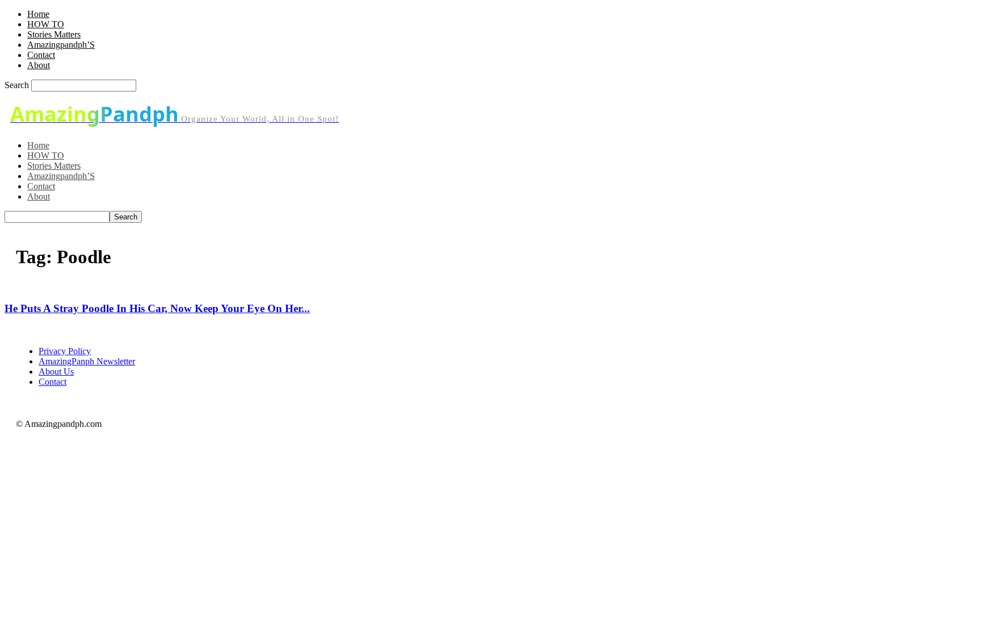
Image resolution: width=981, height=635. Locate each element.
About (38, 65)
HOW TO (45, 24)
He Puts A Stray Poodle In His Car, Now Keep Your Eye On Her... (157, 308)
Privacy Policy (65, 351)
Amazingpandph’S (61, 44)
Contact (41, 55)
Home (38, 14)
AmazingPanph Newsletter (87, 361)
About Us (56, 371)
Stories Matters (54, 34)
